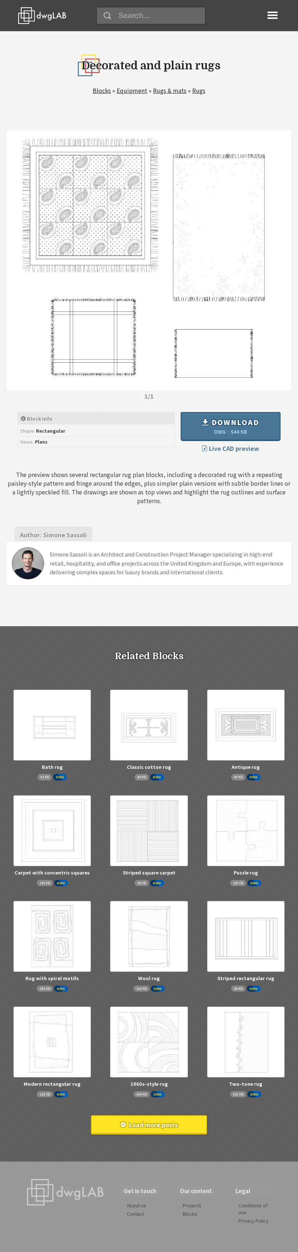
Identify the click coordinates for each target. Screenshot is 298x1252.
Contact (135, 1213)
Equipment (132, 90)
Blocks (102, 90)
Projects (192, 1205)
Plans (41, 441)
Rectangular (50, 430)
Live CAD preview (233, 448)
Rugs (198, 90)
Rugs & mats (169, 90)
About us (136, 1205)
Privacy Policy (253, 1220)
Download (234, 426)
